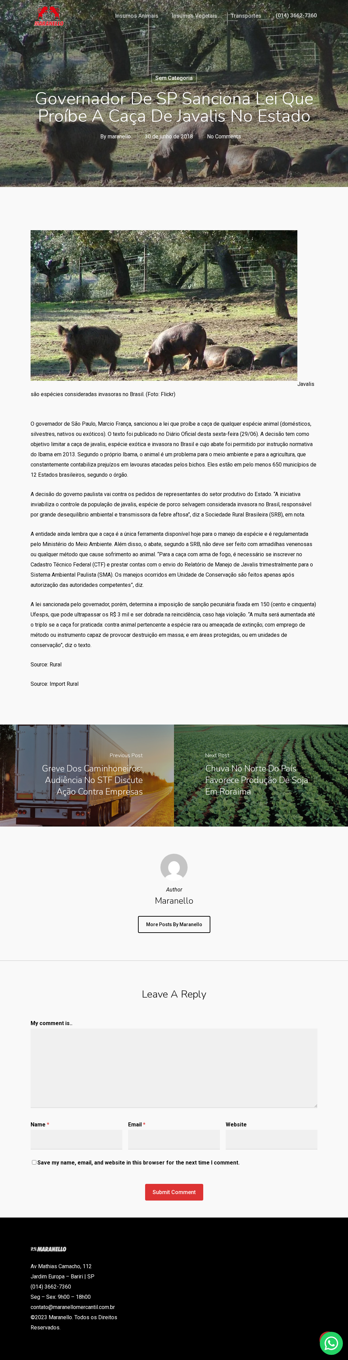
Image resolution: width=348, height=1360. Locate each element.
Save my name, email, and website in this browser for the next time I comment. (138, 1162)
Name (40, 1124)
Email (136, 1124)
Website (236, 1124)
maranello (119, 136)
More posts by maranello (174, 924)
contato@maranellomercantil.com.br (73, 1307)
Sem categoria (174, 78)
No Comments (224, 136)
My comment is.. (51, 1023)
